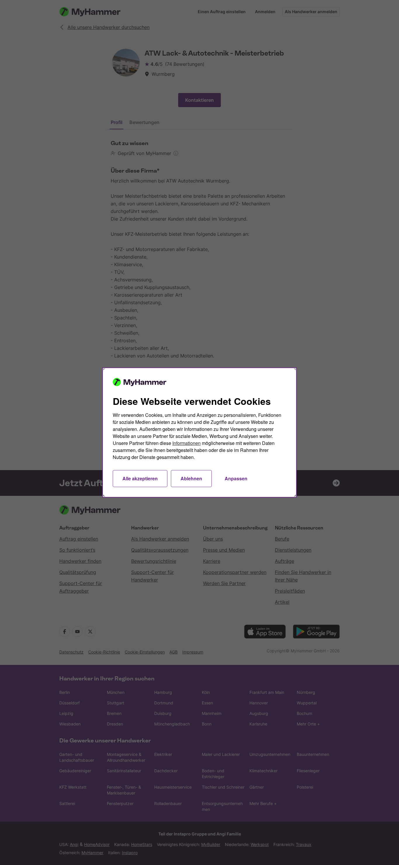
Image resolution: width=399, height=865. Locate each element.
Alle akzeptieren (140, 478)
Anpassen (236, 478)
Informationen (186, 443)
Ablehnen (191, 478)
